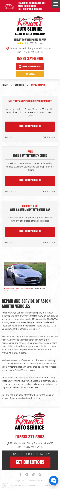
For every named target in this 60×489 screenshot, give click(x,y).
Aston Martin (38, 85)
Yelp (40, 474)
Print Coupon (10, 137)
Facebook (20, 474)
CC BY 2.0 (12, 290)
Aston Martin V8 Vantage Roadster (17, 288)
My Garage (30, 73)
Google (27, 474)
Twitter (33, 474)
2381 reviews (36, 43)
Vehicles (19, 85)
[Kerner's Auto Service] (30, 23)
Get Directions (30, 462)
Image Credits (20, 480)
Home (5, 85)
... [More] (30, 169)
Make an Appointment (31, 66)
